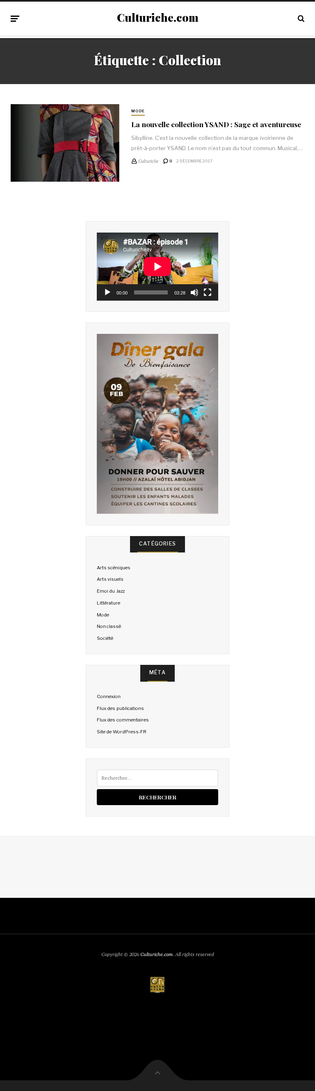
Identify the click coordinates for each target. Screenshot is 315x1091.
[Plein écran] (207, 292)
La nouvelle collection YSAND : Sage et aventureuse (216, 124)
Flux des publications (120, 708)
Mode (138, 111)
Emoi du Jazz (110, 591)
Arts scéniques (113, 568)
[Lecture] (107, 292)
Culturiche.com (158, 17)
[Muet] (194, 292)
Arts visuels (110, 579)
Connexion (109, 696)
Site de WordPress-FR (121, 732)
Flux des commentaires (122, 720)
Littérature (108, 603)
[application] (157, 267)
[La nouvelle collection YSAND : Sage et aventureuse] (65, 143)
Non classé (109, 626)
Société (105, 638)
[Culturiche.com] (157, 985)
